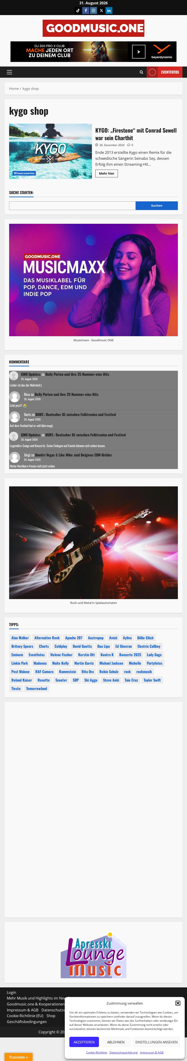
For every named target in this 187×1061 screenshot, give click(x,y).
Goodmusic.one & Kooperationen (36, 1004)
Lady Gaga (154, 654)
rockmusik (144, 671)
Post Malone (20, 671)
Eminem (17, 654)
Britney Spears (22, 646)
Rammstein (67, 671)
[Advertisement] (93, 763)
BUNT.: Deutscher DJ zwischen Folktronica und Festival (76, 414)
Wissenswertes (24, 173)
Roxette (44, 680)
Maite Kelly (60, 663)
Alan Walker (20, 637)
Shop (51, 1015)
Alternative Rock (47, 637)
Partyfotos (154, 663)
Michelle (135, 663)
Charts (44, 646)
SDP (76, 680)
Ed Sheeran (123, 646)
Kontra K (107, 654)
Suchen (156, 205)
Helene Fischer (61, 654)
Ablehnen (116, 1042)
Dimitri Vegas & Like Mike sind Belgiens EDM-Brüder (73, 455)
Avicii (113, 637)
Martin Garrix (84, 663)
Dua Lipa (103, 646)
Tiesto (16, 688)
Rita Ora (88, 671)
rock (127, 671)
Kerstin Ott (86, 654)
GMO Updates (31, 374)
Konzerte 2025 (130, 654)
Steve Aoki (111, 680)
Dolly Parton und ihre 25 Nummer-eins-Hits (77, 374)
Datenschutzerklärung (123, 1052)
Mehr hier (108, 174)
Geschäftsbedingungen (27, 1021)
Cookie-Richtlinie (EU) (25, 1015)
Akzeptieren (84, 1042)
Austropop (96, 637)
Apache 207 (73, 637)
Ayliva (127, 637)
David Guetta (82, 646)
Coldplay (61, 646)
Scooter (61, 680)
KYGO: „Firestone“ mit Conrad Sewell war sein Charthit (50, 151)
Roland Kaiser (21, 680)
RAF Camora (44, 671)
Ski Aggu (90, 680)
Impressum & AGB (152, 1052)
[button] (178, 1003)
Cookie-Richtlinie (96, 1052)
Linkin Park (19, 663)
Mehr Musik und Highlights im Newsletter (42, 998)
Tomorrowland (36, 688)
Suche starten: (21, 192)
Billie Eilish (145, 637)
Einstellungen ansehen (156, 1042)
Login (11, 992)
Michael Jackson (111, 663)
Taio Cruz (131, 680)
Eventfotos (170, 72)
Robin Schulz (108, 671)
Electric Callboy (149, 646)
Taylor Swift (152, 680)
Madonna (40, 663)
